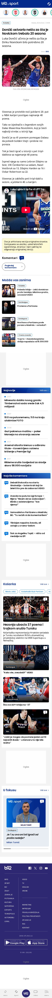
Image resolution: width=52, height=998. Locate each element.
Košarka (6, 23)
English (25, 887)
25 (13, 319)
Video (24, 879)
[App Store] (37, 942)
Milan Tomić (13, 842)
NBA (7, 731)
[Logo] (10, 4)
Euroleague (23, 302)
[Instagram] (40, 868)
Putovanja (9, 898)
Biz (6, 887)
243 (6, 512)
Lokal (7, 921)
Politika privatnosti (31, 916)
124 (6, 523)
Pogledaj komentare (11, 266)
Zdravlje (9, 895)
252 (6, 496)
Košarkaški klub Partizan (32, 591)
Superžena (9, 906)
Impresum (26, 908)
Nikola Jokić (10, 591)
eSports (8, 910)
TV (23, 883)
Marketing (26, 905)
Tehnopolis (10, 914)
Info (6, 879)
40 (12, 286)
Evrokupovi (23, 318)
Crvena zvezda (25, 335)
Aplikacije (26, 920)
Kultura (8, 902)
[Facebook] (30, 868)
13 (22, 257)
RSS (23, 924)
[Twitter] (35, 868)
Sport (7, 883)
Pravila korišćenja (30, 912)
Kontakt (26, 928)
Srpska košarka (12, 699)
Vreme (25, 891)
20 (13, 336)
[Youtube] (46, 868)
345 (6, 482)
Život (7, 891)
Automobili (9, 917)
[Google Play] (15, 942)
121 (6, 533)
